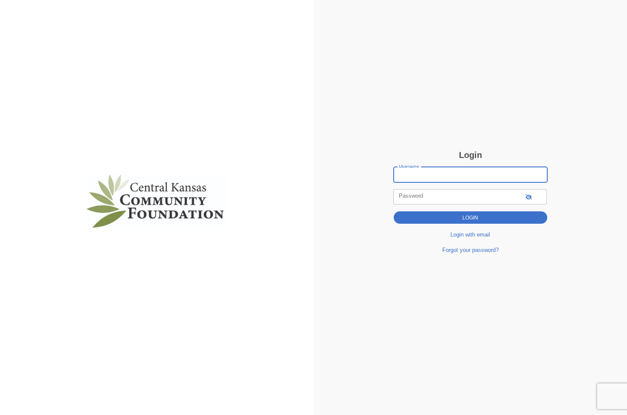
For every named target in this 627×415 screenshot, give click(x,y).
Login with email (470, 234)
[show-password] (528, 196)
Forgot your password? (470, 250)
